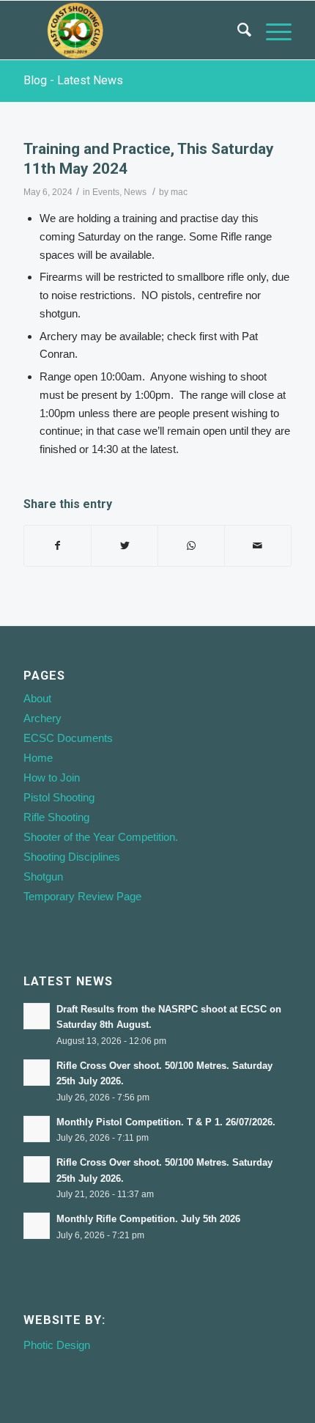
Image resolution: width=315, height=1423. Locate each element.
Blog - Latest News (73, 80)
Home (38, 757)
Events (105, 192)
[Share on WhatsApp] (191, 546)
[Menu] (271, 30)
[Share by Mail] (258, 546)
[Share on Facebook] (57, 546)
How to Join (51, 777)
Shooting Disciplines (71, 856)
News (135, 192)
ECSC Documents (68, 738)
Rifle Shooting (56, 817)
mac (179, 192)
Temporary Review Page (82, 896)
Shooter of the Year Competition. (100, 837)
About (37, 698)
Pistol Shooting (58, 797)
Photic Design (56, 1345)
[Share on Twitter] (125, 546)
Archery (42, 718)
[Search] (237, 30)
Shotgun (43, 876)
